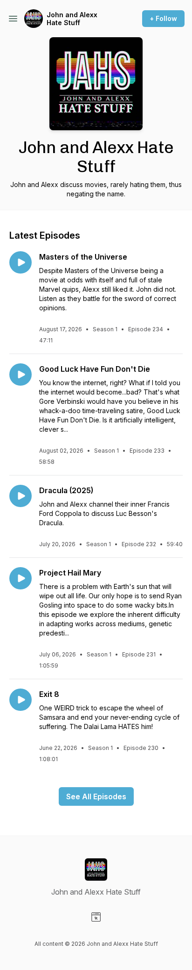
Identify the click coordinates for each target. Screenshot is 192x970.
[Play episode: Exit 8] (20, 700)
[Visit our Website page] (96, 917)
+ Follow (163, 18)
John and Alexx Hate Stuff (72, 19)
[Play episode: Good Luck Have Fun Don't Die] (20, 374)
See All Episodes (96, 796)
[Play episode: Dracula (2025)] (20, 496)
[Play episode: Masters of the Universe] (20, 262)
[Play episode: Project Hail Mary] (20, 578)
